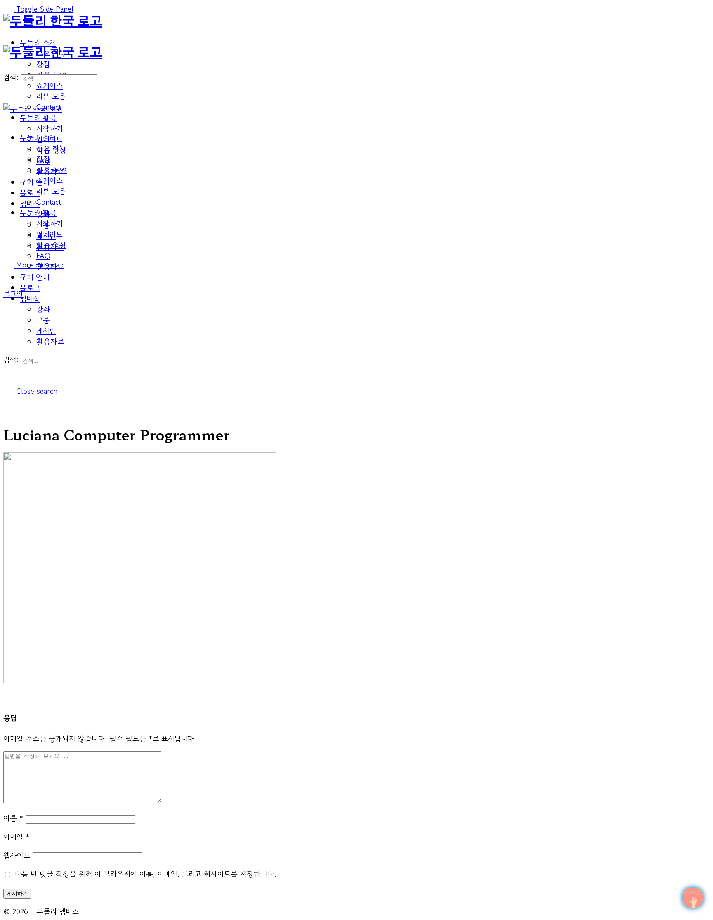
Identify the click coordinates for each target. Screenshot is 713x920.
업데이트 (49, 234)
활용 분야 (51, 169)
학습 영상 (51, 244)
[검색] (8, 282)
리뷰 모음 (51, 191)
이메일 (16, 836)
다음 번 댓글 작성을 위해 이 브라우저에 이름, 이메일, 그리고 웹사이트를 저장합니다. (145, 873)
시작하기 (49, 223)
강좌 (43, 309)
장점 (43, 159)
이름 (13, 818)
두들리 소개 (38, 137)
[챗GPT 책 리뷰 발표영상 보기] (693, 898)
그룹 (43, 320)
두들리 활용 (38, 212)
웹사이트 (16, 855)
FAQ (43, 255)
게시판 (46, 330)
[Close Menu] (8, 119)
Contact (48, 201)
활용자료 (50, 341)
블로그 (30, 287)
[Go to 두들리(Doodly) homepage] (52, 22)
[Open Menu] (8, 40)
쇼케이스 (49, 180)
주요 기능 (51, 148)
